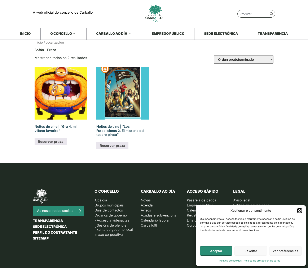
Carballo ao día (111, 33)
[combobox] (254, 13)
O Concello (61, 33)
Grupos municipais (109, 205)
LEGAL (239, 191)
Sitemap (41, 238)
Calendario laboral (155, 220)
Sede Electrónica (50, 226)
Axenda (147, 205)
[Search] (272, 13)
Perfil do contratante (55, 232)
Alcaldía (100, 200)
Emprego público (168, 33)
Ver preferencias (285, 251)
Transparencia (273, 33)
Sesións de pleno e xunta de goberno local (115, 227)
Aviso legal (241, 200)
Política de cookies (230, 260)
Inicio (25, 33)
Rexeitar (251, 251)
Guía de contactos (108, 210)
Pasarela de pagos (201, 200)
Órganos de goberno (110, 215)
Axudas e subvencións (158, 215)
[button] (300, 211)
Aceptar (216, 251)
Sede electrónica (221, 33)
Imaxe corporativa (108, 234)
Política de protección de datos (262, 260)
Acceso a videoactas (113, 220)
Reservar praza (50, 141)
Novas (146, 200)
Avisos (146, 210)
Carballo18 (149, 225)
